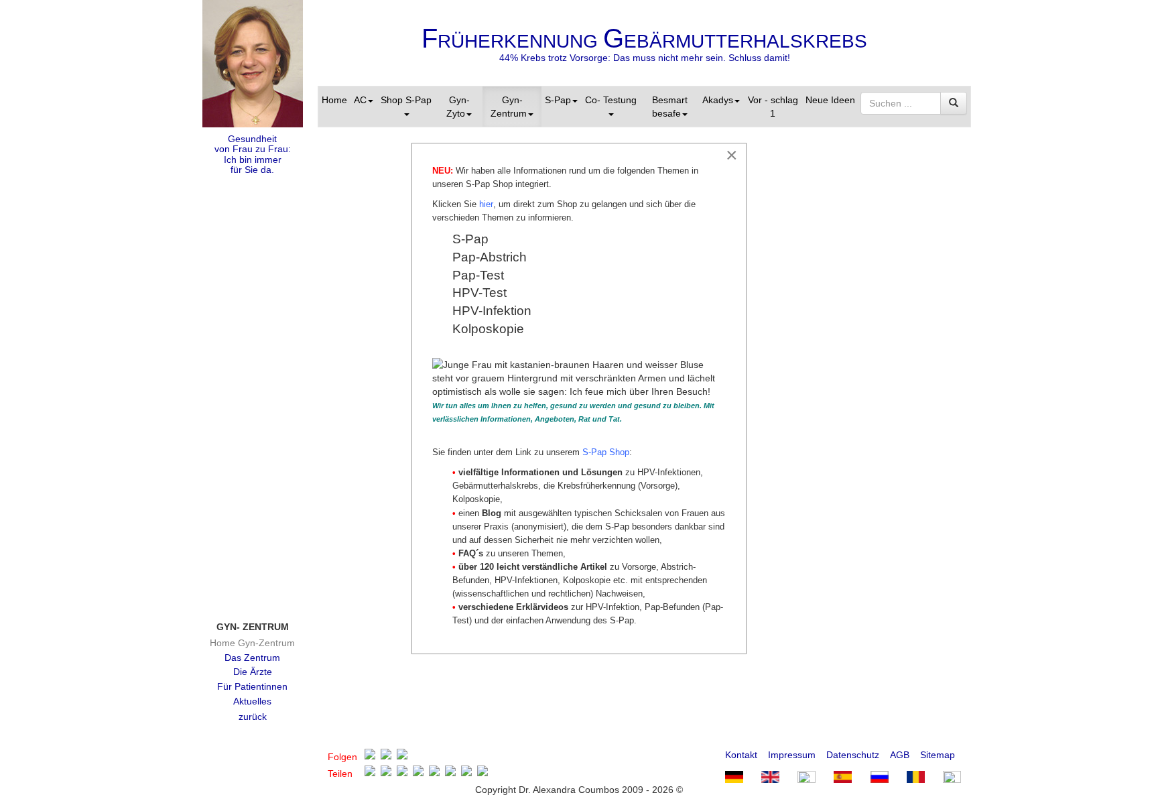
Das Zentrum (252, 657)
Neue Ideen (830, 100)
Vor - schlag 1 (773, 107)
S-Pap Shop (605, 452)
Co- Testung (611, 100)
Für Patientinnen (252, 686)
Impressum (792, 754)
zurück (253, 716)
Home (334, 100)
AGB (899, 754)
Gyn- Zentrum (509, 107)
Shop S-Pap (406, 100)
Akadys (717, 100)
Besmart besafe (670, 107)
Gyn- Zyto (458, 107)
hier (486, 204)
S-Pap (558, 100)
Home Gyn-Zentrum (252, 642)
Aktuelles (252, 701)
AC (360, 100)
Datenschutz (852, 754)
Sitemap (937, 754)
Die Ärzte (252, 671)
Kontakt (741, 754)
